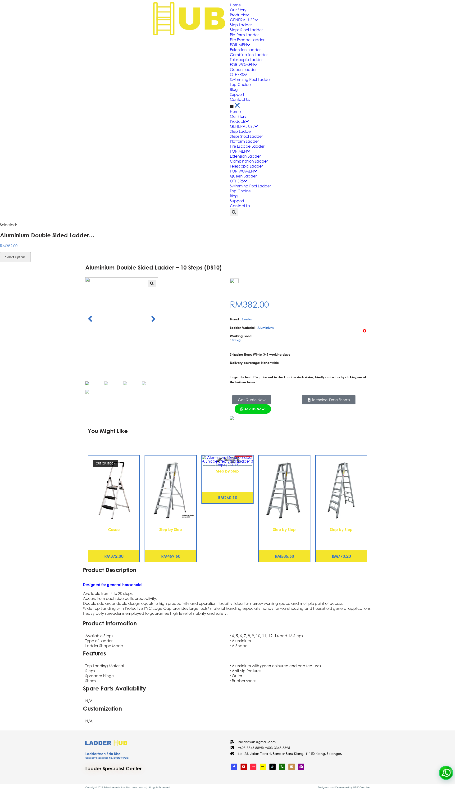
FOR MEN (238, 44)
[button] (341, 105)
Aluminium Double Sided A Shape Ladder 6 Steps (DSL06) (284, 536)
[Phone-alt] (282, 767)
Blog (234, 89)
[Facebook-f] (234, 767)
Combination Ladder (249, 54)
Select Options (15, 257)
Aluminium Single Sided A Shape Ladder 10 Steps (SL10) (171, 536)
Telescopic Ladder (246, 59)
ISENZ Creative (361, 787)
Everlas (247, 319)
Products (238, 14)
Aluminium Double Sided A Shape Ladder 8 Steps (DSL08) (341, 536)
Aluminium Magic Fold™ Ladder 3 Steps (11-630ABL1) (113, 536)
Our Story (238, 9)
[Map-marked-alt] (301, 767)
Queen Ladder (243, 69)
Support (237, 94)
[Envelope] (291, 767)
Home (235, 4)
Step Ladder (241, 24)
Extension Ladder (245, 49)
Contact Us (240, 99)
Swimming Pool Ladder (250, 79)
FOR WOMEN (242, 64)
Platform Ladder (244, 34)
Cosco (114, 529)
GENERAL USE (242, 19)
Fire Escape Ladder (247, 39)
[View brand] (247, 281)
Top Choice (240, 84)
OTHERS (237, 74)
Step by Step (170, 529)
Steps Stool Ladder (246, 29)
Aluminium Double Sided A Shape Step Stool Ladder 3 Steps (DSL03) (227, 481)
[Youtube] (244, 767)
